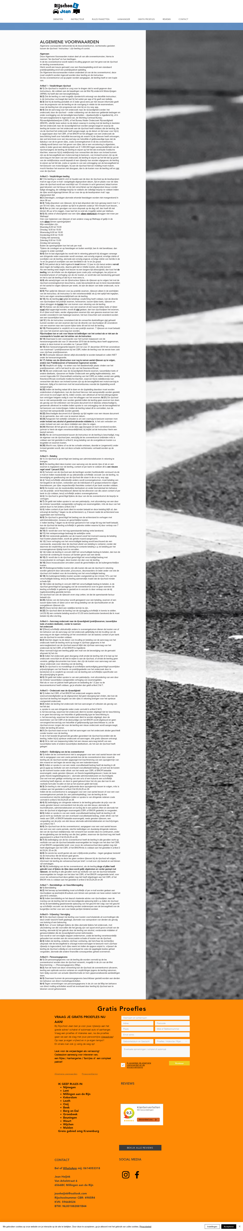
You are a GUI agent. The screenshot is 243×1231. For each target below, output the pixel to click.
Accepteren (229, 1226)
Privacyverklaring (90, 1074)
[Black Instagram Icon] (126, 1175)
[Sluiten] (239, 1226)
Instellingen (212, 1226)
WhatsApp (70, 1168)
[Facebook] (137, 1175)
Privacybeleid (145, 1226)
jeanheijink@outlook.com (66, 893)
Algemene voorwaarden (66, 1074)
